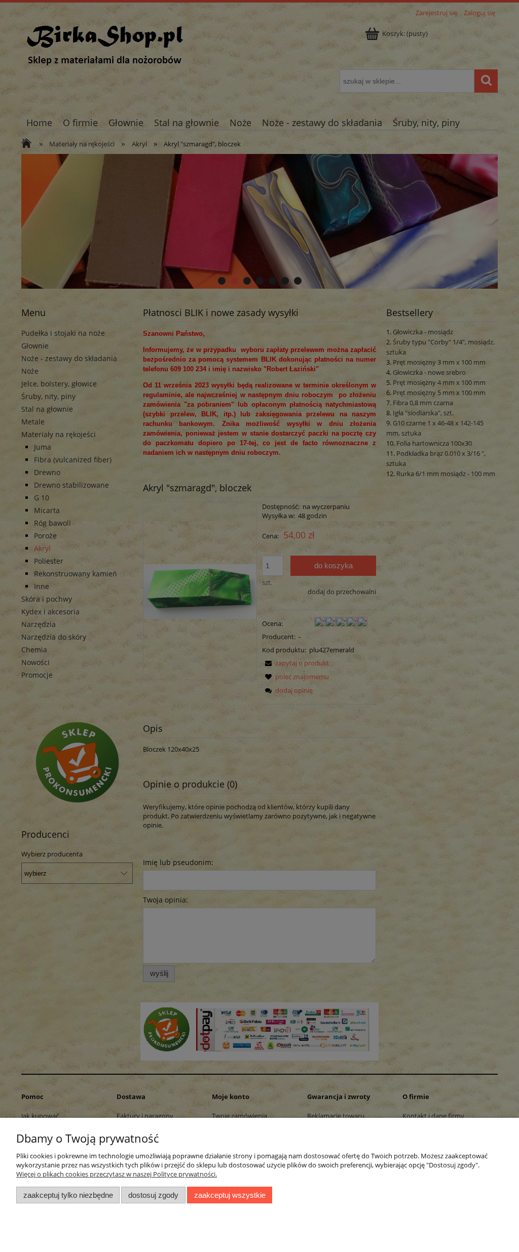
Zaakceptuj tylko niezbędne (68, 1195)
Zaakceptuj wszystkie (230, 1195)
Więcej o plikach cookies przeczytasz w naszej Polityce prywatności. (116, 1174)
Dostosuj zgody (153, 1195)
